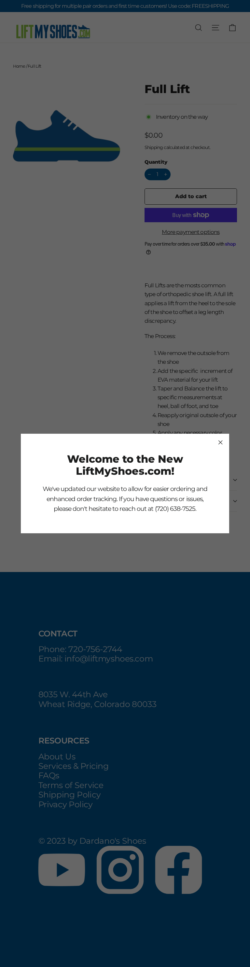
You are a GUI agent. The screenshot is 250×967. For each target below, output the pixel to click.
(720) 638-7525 (175, 508)
